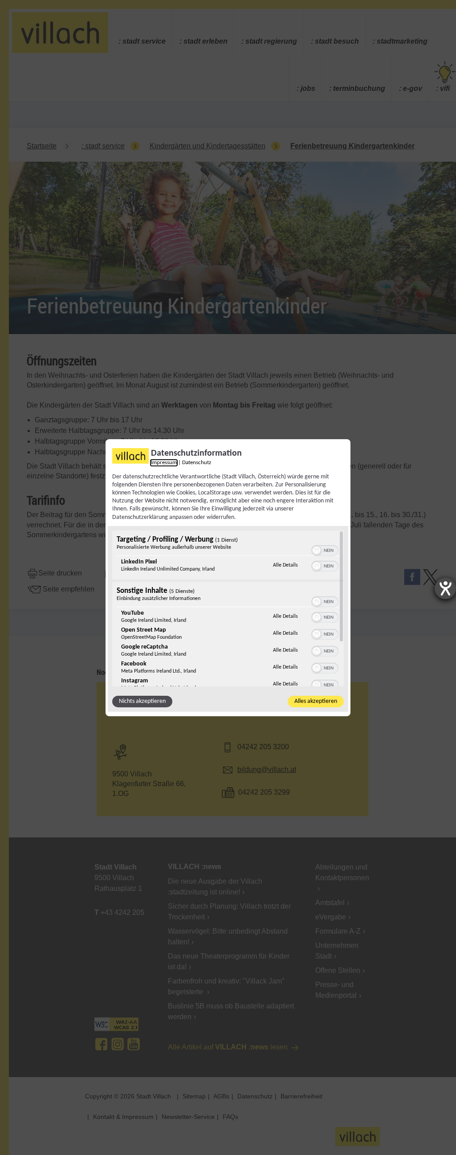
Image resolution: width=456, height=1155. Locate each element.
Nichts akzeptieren (142, 701)
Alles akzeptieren (315, 701)
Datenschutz (196, 462)
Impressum (164, 462)
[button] (317, 551)
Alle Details (285, 565)
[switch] (324, 549)
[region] (228, 608)
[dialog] (228, 577)
